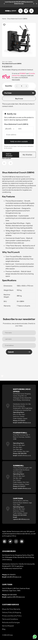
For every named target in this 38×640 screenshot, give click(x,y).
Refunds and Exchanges (11, 622)
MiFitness (10, 635)
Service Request (8, 626)
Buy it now (19, 99)
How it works (16, 80)
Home (4, 19)
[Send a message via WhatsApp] (34, 636)
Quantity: (8, 86)
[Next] (34, 4)
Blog (3, 629)
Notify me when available (19, 141)
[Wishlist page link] (2, 376)
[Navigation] (31, 11)
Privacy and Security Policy (12, 616)
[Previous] (4, 4)
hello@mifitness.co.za (24, 422)
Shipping (14, 70)
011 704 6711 (21, 420)
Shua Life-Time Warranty (11, 609)
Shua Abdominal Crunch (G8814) (17, 19)
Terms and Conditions (10, 619)
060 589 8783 (22, 453)
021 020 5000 (22, 515)
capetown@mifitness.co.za (21, 519)
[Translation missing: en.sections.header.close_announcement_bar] (37, 4)
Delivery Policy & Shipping (11, 612)
